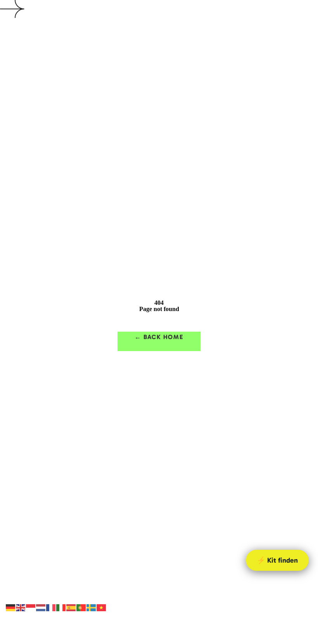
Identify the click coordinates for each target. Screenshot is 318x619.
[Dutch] (41, 607)
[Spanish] (71, 607)
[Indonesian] (31, 607)
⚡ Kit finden (277, 560)
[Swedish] (91, 607)
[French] (51, 607)
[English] (21, 607)
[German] (11, 607)
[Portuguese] (81, 607)
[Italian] (61, 607)
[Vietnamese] (102, 607)
